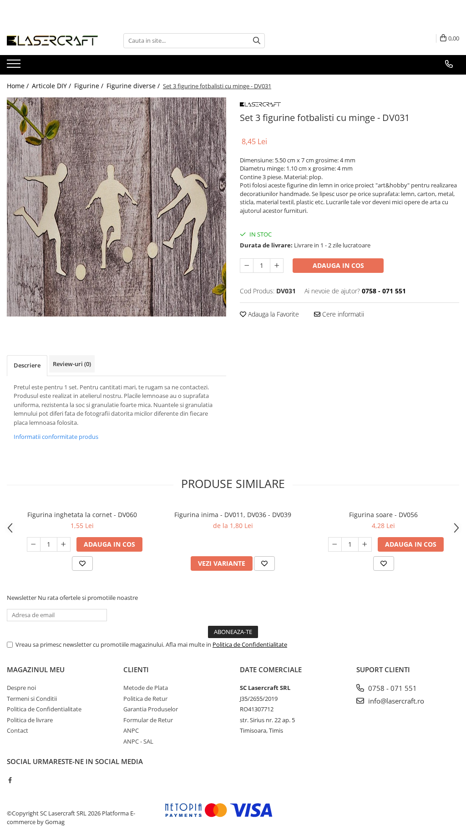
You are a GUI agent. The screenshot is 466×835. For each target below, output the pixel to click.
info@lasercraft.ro (395, 700)
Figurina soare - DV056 (383, 514)
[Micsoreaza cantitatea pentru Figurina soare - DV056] (335, 544)
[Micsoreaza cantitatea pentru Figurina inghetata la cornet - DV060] (34, 544)
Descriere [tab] (27, 365)
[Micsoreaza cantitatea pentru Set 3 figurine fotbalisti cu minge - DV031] (246, 265)
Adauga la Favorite (272, 314)
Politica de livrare (30, 720)
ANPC (131, 730)
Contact (17, 730)
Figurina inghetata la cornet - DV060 (82, 514)
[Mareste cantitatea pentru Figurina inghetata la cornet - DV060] (64, 544)
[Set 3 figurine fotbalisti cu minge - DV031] (116, 207)
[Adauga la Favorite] (82, 563)
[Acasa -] (52, 40)
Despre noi (21, 688)
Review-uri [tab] (72, 364)
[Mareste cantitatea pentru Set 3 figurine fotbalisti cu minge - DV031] (277, 265)
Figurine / (89, 85)
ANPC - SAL (138, 741)
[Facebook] (10, 780)
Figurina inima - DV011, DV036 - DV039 (232, 514)
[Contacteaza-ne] (449, 64)
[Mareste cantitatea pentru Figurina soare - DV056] (365, 544)
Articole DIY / (52, 85)
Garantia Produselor (150, 709)
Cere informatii (342, 314)
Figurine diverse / (134, 85)
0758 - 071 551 (391, 688)
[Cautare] (256, 40)
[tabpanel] (116, 207)
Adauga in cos (338, 265)
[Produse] (15, 66)
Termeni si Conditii (32, 698)
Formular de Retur (148, 720)
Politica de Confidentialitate (250, 644)
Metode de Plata (145, 688)
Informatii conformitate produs (56, 437)
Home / (18, 85)
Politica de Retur (145, 698)
